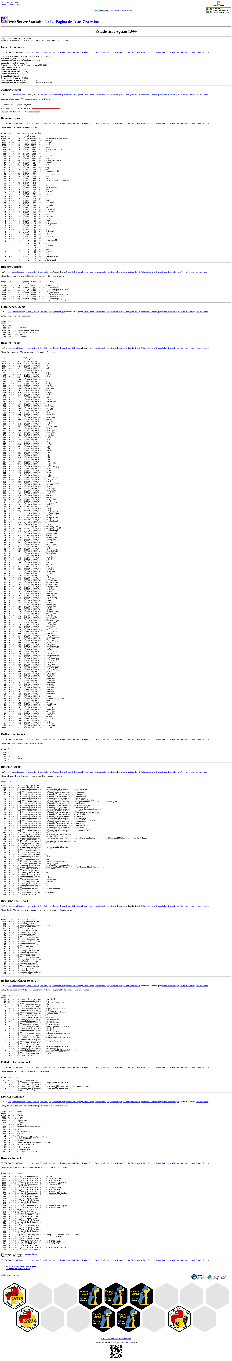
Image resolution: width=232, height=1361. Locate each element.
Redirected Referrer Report (151, 52)
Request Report (88, 52)
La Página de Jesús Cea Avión (74, 21)
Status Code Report (73, 52)
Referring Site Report (131, 52)
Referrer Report (116, 52)
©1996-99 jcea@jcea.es (10, 1275)
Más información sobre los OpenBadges (116, 1339)
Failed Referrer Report (170, 52)
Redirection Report (102, 52)
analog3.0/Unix (31, 1254)
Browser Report (202, 52)
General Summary (18, 95)
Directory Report (58, 52)
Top (9, 52)
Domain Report (45, 52)
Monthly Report (32, 52)
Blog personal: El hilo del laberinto (121, 10)
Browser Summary (187, 52)
